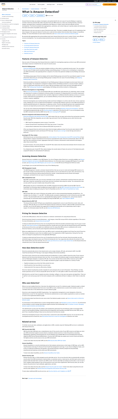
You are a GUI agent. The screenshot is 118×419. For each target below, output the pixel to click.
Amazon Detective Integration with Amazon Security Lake (51, 368)
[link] (43, 8)
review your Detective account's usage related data (60, 240)
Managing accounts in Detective (69, 302)
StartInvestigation (48, 110)
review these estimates (32, 225)
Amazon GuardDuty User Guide (51, 353)
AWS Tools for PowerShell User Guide (69, 189)
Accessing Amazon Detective (31, 45)
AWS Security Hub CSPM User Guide (57, 340)
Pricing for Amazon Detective (31, 47)
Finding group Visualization (36, 87)
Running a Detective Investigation (69, 108)
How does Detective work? (30, 49)
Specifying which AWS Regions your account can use (42, 162)
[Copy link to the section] (21, 59)
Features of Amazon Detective (32, 43)
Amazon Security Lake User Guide (53, 366)
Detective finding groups (29, 68)
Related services (28, 53)
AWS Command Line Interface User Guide (72, 187)
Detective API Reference (54, 208)
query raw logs (61, 130)
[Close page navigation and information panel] (115, 20)
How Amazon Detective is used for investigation (54, 316)
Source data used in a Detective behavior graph (66, 33)
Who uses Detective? (29, 51)
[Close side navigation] (18, 9)
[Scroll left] (28, 4)
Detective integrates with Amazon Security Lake (35, 116)
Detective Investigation (32, 91)
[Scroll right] (64, 4)
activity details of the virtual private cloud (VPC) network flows (64, 137)
